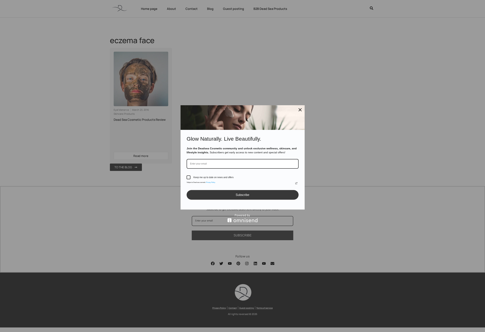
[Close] (300, 109)
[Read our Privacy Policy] (296, 183)
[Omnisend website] (243, 218)
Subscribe (242, 194)
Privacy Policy (210, 182)
